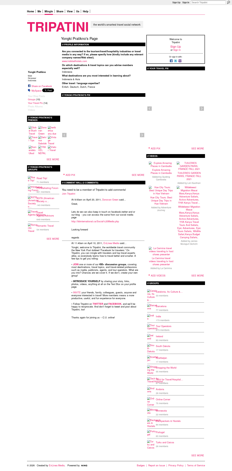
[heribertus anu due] (52, 130)
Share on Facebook (42, 86)
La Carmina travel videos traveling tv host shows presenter (161, 261)
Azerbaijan (161, 358)
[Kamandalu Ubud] (33, 150)
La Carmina (166, 268)
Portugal (160, 432)
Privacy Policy (176, 465)
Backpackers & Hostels (168, 421)
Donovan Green (110, 199)
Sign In (185, 2)
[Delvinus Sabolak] (42, 140)
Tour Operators (163, 326)
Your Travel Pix (35, 103)
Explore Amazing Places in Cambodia (161, 171)
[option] (103, 135)
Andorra (160, 389)
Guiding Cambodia (163, 178)
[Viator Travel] (52, 150)
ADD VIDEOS (158, 275)
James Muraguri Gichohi (189, 242)
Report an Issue (156, 465)
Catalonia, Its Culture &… (169, 291)
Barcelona (161, 306)
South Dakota (163, 346)
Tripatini (58, 26)
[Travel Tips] (33, 140)
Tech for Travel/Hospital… (169, 379)
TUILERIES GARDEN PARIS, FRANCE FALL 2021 (189, 176)
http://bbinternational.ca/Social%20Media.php (95, 221)
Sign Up (176, 2)
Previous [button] (64, 135)
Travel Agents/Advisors (45, 214)
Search (228, 2)
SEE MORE (53, 159)
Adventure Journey (164, 209)
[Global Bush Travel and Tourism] (33, 130)
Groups (31, 99)
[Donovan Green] (42, 130)
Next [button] (142, 135)
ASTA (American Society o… (45, 199)
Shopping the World (166, 367)
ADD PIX (70, 175)
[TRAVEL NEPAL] (42, 150)
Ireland (159, 336)
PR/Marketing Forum (47, 188)
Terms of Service (196, 465)
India (158, 316)
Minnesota (161, 410)
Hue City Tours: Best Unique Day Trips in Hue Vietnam (161, 200)
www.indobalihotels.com (74, 61)
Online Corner (163, 399)
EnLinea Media (111, 243)
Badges (141, 465)
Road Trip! (42, 178)
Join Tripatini (68, 193)
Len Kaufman (194, 182)
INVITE (77, 292)
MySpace (37, 90)
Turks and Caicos (165, 442)
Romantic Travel (45, 225)
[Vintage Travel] (52, 140)
